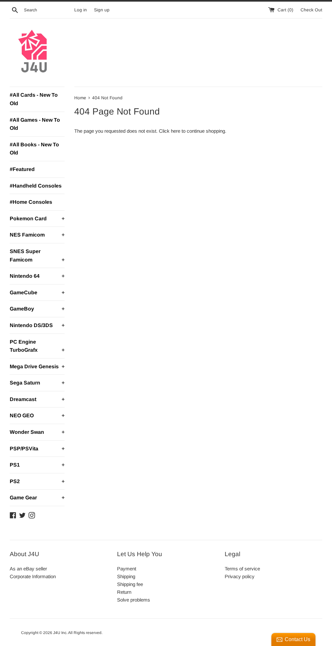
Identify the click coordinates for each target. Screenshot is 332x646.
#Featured (22, 169)
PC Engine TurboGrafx (37, 346)
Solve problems (133, 600)
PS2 (37, 481)
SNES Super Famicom (37, 255)
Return (124, 592)
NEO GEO (37, 415)
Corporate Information (33, 576)
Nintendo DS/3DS (37, 325)
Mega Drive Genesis (37, 366)
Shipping (126, 576)
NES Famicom (37, 235)
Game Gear (37, 497)
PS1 (37, 465)
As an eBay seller (28, 568)
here (175, 131)
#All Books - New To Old (34, 149)
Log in (80, 9)
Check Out (311, 9)
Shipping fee (130, 584)
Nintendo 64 (37, 276)
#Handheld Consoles (36, 186)
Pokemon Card (37, 218)
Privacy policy (240, 576)
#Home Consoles (31, 202)
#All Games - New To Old (35, 124)
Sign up (102, 9)
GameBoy (37, 308)
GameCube (37, 292)
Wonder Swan (37, 432)
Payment (126, 568)
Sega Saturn (37, 382)
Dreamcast (37, 399)
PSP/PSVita (37, 448)
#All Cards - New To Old (34, 99)
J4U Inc (59, 632)
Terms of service (242, 568)
